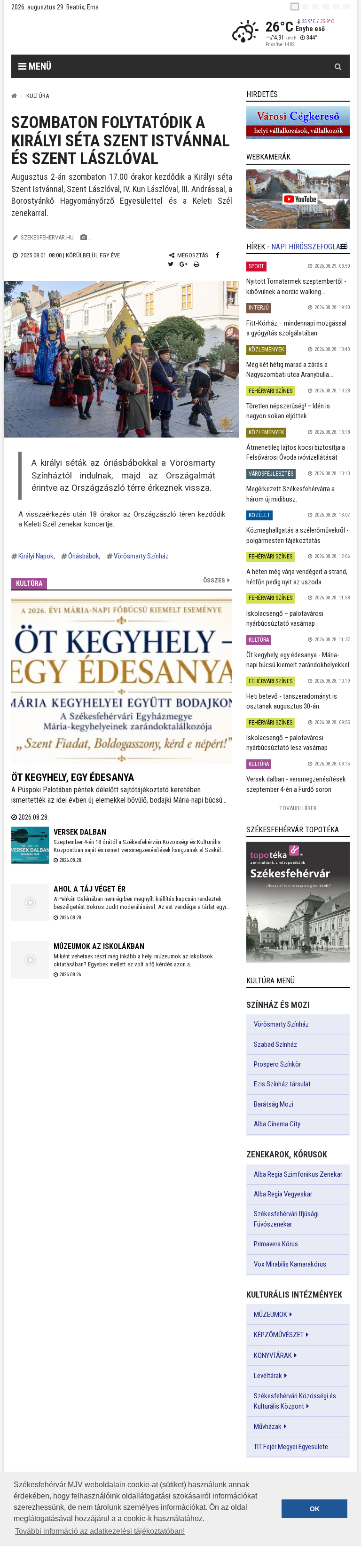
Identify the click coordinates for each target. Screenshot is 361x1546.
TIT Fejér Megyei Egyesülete (291, 1446)
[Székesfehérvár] (97, 33)
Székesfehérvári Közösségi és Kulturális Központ (295, 1401)
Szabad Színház (275, 1044)
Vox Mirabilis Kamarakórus (290, 1264)
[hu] (294, 6)
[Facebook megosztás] (217, 255)
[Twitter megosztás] (170, 264)
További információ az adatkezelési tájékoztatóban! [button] (100, 1531)
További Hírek (298, 808)
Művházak (268, 1426)
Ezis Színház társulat (282, 1084)
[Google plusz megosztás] (184, 264)
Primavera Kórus (276, 1244)
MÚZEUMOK (270, 1314)
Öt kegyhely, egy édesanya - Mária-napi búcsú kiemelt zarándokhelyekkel (297, 660)
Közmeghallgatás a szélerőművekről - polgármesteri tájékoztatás (297, 535)
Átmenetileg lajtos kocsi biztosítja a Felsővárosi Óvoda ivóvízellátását (295, 452)
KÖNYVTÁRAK (273, 1355)
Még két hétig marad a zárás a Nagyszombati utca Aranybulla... (289, 369)
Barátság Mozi (273, 1104)
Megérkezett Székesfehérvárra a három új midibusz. (290, 494)
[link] (298, 122)
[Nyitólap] (14, 95)
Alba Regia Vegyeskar (283, 1194)
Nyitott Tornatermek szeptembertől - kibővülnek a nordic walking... (296, 286)
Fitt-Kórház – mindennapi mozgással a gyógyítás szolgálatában (296, 328)
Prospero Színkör (277, 1064)
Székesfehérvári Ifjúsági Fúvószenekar (286, 1219)
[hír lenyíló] (343, 246)
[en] (305, 6)
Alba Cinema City (277, 1124)
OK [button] (315, 1509)
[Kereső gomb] (338, 66)
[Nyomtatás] (196, 264)
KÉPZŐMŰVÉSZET (279, 1335)
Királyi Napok (36, 556)
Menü (38, 66)
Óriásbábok (83, 556)
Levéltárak (268, 1375)
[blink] (346, 6)
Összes (214, 580)
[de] (325, 6)
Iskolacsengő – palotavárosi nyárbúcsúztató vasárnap (284, 618)
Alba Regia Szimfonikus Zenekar (298, 1174)
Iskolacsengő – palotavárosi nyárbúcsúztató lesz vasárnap (287, 742)
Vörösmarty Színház (141, 556)
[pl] (315, 6)
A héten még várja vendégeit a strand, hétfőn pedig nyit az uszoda (296, 576)
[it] (336, 6)
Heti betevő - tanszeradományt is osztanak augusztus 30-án (291, 701)
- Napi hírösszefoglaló (307, 246)
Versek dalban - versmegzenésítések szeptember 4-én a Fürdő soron (296, 784)
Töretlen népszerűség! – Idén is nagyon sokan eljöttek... (288, 411)
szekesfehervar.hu (47, 237)
